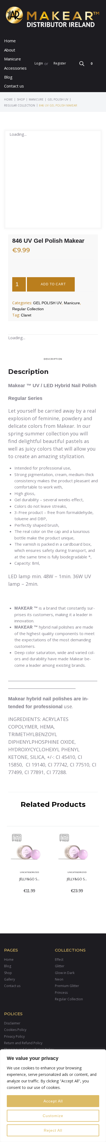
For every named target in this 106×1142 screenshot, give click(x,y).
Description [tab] (53, 359)
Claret (26, 315)
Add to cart (53, 284)
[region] (53, 1095)
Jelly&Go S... (29, 879)
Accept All (53, 1101)
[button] (15, 58)
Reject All (53, 1130)
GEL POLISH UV (58, 99)
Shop (21, 99)
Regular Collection (19, 105)
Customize (53, 1116)
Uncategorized (29, 872)
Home (8, 99)
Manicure (36, 99)
